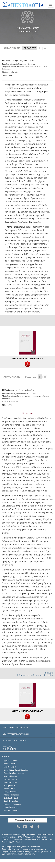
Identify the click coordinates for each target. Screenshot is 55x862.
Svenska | (11, 810)
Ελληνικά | (10, 782)
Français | (10, 779)
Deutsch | (10, 776)
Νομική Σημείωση (31, 839)
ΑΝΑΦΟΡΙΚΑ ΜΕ (12, 48)
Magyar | (11, 795)
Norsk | (11, 801)
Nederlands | (11, 798)
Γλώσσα (6, 756)
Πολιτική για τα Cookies (12, 839)
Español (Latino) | (14, 773)
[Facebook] (38, 827)
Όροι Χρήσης (42, 837)
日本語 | (10, 791)
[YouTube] (25, 827)
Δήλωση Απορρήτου (26, 837)
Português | (13, 804)
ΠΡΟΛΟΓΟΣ (30, 376)
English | (10, 766)
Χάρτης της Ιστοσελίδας (12, 841)
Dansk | (9, 763)
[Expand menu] (27, 727)
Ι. (39, 48)
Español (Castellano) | (16, 770)
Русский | (10, 807)
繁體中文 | (11, 760)
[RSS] (18, 827)
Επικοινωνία (45, 839)
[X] (31, 827)
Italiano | (9, 788)
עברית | (9, 785)
